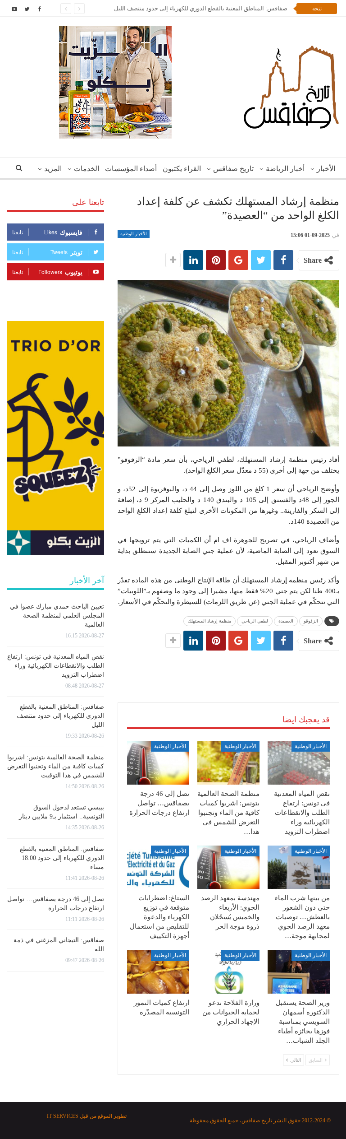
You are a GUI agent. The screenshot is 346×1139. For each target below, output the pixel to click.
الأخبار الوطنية (133, 233)
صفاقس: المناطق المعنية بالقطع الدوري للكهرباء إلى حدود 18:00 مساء (62, 858)
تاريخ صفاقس (233, 168)
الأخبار (326, 168)
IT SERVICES (62, 1116)
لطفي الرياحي (254, 620)
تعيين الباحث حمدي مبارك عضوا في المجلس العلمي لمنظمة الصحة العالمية (57, 615)
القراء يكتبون (182, 168)
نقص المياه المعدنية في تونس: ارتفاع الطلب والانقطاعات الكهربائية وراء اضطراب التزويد (55, 665)
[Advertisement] (228, 667)
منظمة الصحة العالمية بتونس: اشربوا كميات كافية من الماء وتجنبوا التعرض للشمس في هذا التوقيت (55, 766)
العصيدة (285, 620)
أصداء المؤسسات (131, 168)
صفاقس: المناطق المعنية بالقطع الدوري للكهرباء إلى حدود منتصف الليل (200, 8)
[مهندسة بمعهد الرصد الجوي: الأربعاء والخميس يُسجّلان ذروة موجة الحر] (228, 867)
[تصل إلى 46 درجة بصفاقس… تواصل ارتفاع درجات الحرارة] (158, 763)
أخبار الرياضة (285, 168)
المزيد (53, 168)
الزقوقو (311, 620)
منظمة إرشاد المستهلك (209, 620)
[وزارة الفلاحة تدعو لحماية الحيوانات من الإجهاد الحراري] (228, 972)
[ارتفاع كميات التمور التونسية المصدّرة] (158, 972)
